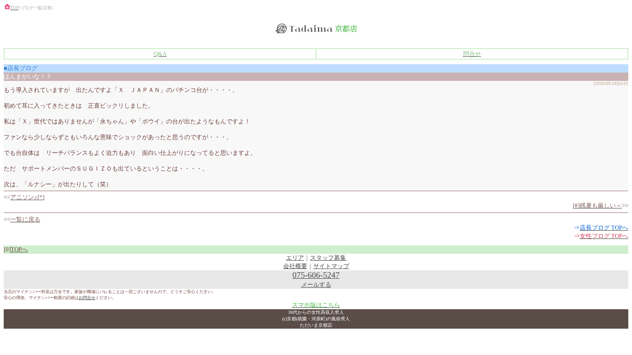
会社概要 (295, 266)
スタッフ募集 (328, 257)
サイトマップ (331, 266)
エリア (295, 257)
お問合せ (87, 297)
